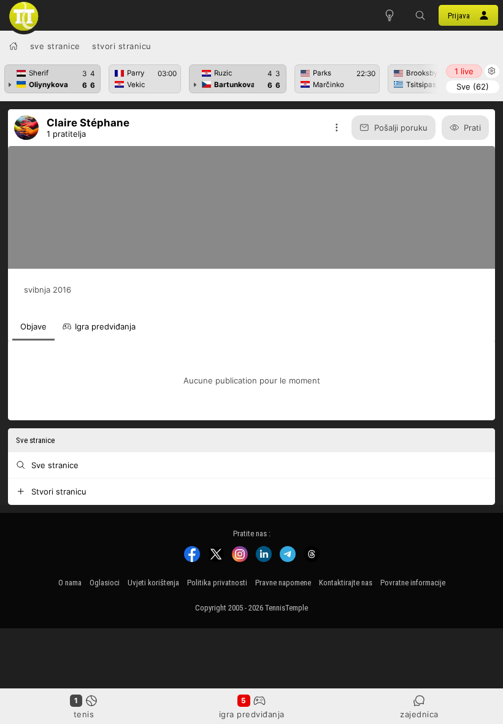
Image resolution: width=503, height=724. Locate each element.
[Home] (13, 46)
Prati (472, 128)
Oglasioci (105, 582)
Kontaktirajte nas (345, 582)
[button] (420, 15)
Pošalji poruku (401, 128)
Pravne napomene (283, 582)
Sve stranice (55, 46)
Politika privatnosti (217, 582)
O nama (70, 582)
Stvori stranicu (122, 46)
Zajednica (419, 714)
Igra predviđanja (252, 714)
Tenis (84, 714)
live (464, 71)
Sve (472, 86)
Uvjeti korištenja (153, 582)
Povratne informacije (412, 582)
